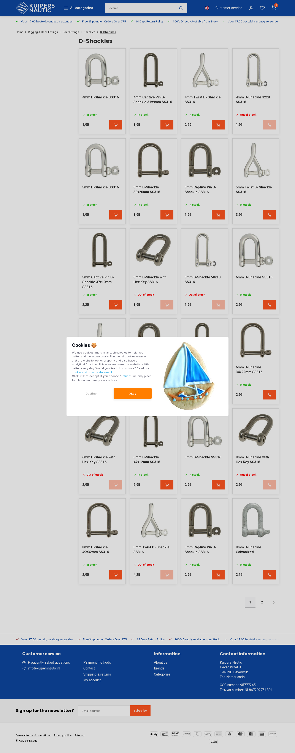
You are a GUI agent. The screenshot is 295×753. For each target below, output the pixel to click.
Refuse (125, 376)
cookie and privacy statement (92, 372)
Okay (132, 393)
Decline (91, 393)
